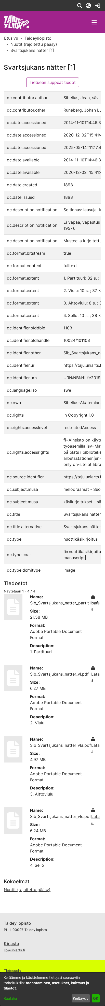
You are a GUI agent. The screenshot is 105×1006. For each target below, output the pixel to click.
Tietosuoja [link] (12, 971)
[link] (97, 5)
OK (95, 998)
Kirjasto (11, 943)
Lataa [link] (95, 606)
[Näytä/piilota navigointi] (94, 22)
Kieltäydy (80, 998)
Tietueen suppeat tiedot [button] (53, 82)
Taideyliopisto (17, 923)
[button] (79, 6)
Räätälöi (10, 998)
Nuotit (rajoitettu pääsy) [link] (33, 44)
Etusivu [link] (11, 38)
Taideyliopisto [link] (37, 38)
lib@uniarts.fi (14, 950)
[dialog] (52, 989)
